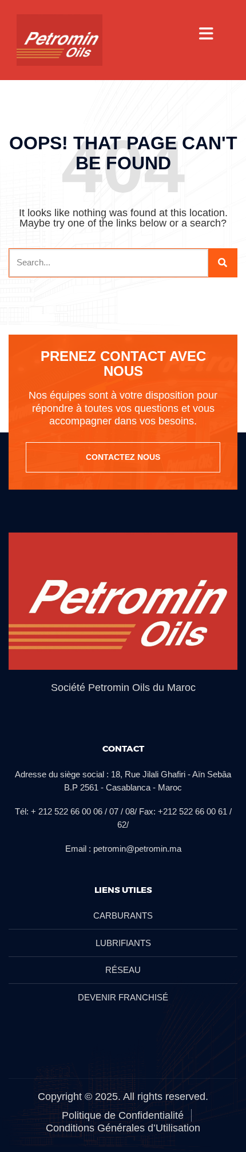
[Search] (222, 263)
